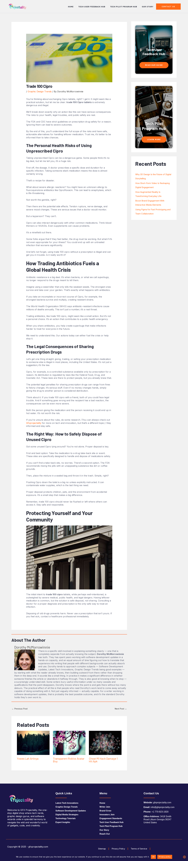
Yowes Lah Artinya (27, 758)
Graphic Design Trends (40, 91)
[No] (184, 857)
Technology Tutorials (65, 818)
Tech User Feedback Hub (91, 6)
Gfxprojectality (33, 423)
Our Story (147, 6)
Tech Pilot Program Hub (123, 6)
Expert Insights (62, 822)
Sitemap (102, 848)
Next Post (121, 708)
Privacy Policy (118, 848)
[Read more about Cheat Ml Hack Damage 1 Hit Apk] (105, 742)
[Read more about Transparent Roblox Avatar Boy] (69, 742)
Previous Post (20, 708)
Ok (153, 857)
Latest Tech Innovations (66, 803)
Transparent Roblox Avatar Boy (68, 760)
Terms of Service (139, 848)
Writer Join (105, 807)
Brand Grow (105, 810)
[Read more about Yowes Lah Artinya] (33, 742)
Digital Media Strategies (66, 814)
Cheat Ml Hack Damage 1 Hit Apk (103, 760)
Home (70, 6)
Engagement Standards (111, 818)
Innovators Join (107, 814)
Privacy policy (165, 857)
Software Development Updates (70, 810)
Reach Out (105, 834)
